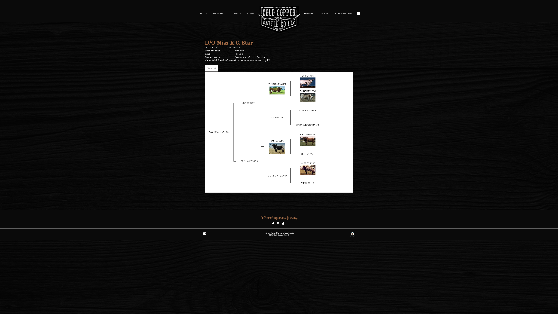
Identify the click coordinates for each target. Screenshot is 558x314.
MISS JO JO (307, 183)
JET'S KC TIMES (230, 47)
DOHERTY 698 (308, 91)
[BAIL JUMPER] (307, 140)
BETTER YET (308, 153)
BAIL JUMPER (307, 134)
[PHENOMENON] (277, 90)
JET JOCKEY (277, 141)
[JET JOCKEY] (277, 148)
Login (291, 233)
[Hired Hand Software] (352, 234)
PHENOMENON (277, 84)
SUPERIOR (308, 75)
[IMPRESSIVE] (307, 169)
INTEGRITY (211, 47)
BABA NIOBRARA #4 (307, 124)
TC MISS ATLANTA (277, 175)
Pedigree (211, 68)
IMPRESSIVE (308, 163)
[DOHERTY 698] (307, 97)
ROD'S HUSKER (307, 110)
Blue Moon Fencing (255, 60)
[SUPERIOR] (307, 82)
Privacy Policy (270, 233)
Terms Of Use (282, 233)
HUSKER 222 (277, 117)
